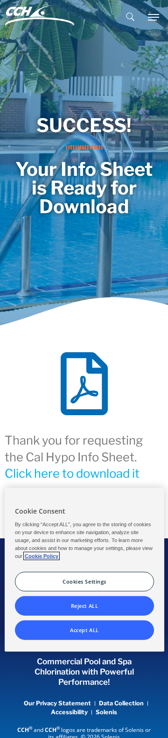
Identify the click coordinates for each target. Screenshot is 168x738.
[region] (84, 570)
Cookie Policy (41, 556)
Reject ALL (84, 605)
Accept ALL (84, 630)
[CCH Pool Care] (39, 17)
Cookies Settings (84, 581)
